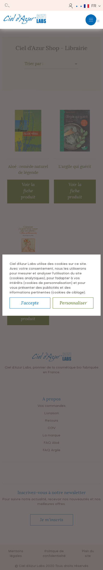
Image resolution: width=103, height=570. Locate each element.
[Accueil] (25, 19)
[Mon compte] (71, 6)
